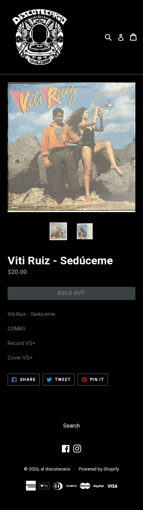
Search (71, 425)
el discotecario (55, 469)
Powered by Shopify (99, 469)
